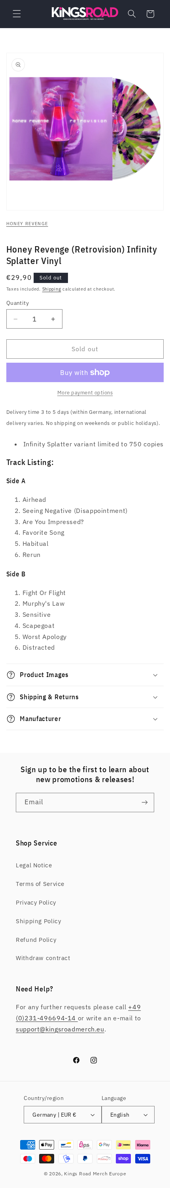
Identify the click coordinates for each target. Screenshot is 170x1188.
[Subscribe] (145, 802)
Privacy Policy (36, 902)
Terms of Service (40, 884)
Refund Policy (36, 939)
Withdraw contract (43, 958)
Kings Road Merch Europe (95, 1174)
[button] (17, 14)
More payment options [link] (85, 392)
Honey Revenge (27, 223)
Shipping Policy (38, 921)
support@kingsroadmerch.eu (60, 1029)
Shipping (51, 289)
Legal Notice (34, 865)
